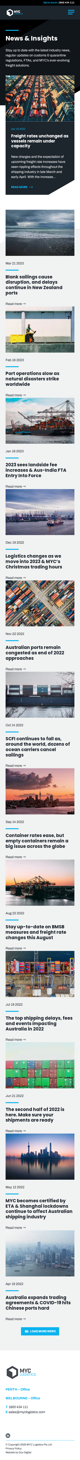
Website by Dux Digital (18, 1452)
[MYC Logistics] (20, 12)
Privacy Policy (14, 1448)
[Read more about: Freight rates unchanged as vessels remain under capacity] (40, 98)
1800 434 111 (66, 2)
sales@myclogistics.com (27, 1412)
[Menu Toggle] (71, 12)
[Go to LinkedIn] (8, 1435)
